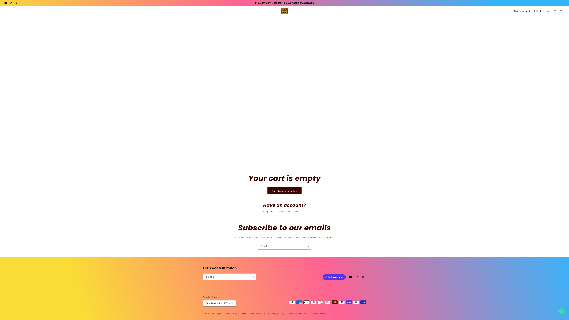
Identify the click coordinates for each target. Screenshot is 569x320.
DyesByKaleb (219, 314)
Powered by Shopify (236, 314)
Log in (268, 211)
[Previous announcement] (173, 3)
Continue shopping (284, 191)
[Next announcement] (395, 3)
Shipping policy (318, 313)
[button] (6, 11)
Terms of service (297, 313)
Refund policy (257, 313)
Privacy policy (276, 313)
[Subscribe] (308, 246)
